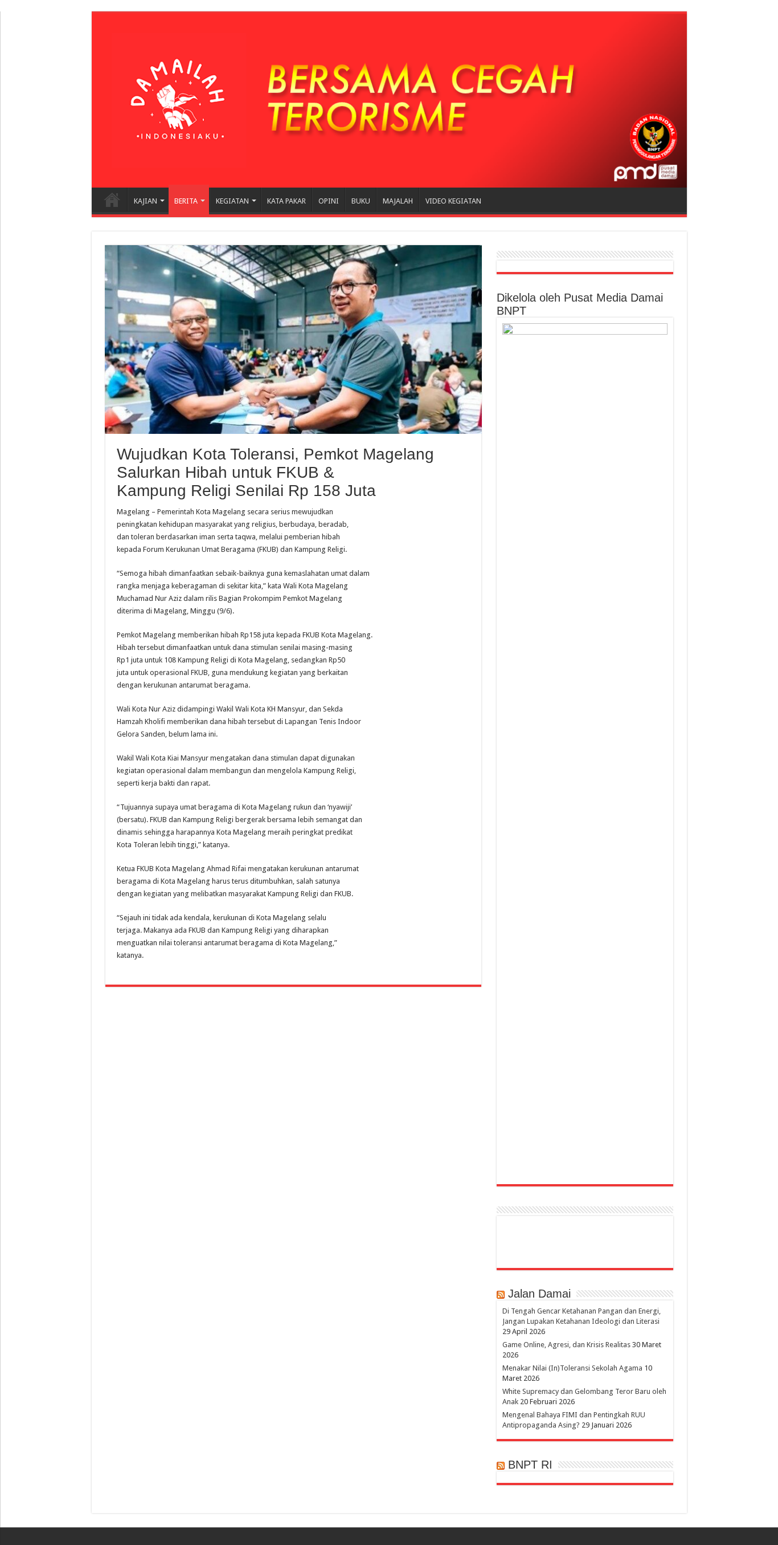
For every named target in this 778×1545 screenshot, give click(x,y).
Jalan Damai (539, 1293)
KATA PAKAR (286, 201)
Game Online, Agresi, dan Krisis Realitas (566, 1344)
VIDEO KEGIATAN (453, 201)
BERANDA (112, 200)
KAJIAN (145, 201)
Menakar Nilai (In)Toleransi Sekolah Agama (572, 1368)
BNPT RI (530, 1464)
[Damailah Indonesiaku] (389, 100)
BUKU (360, 201)
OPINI (328, 201)
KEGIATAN (232, 201)
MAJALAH (398, 201)
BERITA (186, 201)
